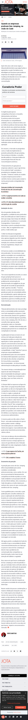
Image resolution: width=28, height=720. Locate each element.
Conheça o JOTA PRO (14, 675)
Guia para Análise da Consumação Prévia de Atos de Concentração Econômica (12, 189)
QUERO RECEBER (14, 106)
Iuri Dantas (3, 36)
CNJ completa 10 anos (13, 457)
